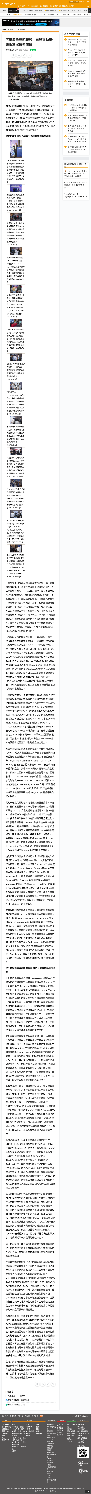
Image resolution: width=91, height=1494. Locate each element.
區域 (79, 10)
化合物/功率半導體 (51, 1434)
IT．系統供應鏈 (18, 1440)
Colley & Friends (60, 1425)
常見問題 (35, 1416)
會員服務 (80, 1427)
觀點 (37, 1427)
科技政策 (16, 1444)
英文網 (71, 5)
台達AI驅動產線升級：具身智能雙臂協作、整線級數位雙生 (78, 118)
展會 (3, 1435)
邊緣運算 (50, 1431)
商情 (11, 29)
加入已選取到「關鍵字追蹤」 (19, 1400)
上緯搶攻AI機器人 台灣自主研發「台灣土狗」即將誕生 (77, 128)
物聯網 (49, 1450)
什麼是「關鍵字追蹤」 (17, 1405)
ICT (58, 14)
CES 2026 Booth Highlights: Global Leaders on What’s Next (75, 196)
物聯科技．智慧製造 (19, 1448)
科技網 (22, 5)
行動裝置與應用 (51, 1468)
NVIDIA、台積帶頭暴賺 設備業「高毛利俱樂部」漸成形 (78, 63)
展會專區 (87, 14)
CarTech (42, 14)
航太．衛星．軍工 (19, 1438)
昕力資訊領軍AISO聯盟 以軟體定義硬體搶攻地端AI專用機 (77, 149)
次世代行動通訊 (51, 1456)
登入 (88, 2)
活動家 (55, 5)
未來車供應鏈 (51, 10)
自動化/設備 (76, 14)
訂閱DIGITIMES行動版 (83, 1434)
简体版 (76, 2)
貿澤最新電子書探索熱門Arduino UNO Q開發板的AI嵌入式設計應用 (77, 139)
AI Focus (50, 1460)
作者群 (59, 1432)
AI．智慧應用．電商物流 (19, 1434)
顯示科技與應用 (51, 1481)
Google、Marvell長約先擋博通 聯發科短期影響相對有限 (77, 73)
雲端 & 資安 (71, 1431)
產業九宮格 (5, 1431)
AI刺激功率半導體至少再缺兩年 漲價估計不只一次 (78, 84)
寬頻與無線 (50, 1452)
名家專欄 (60, 1428)
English (85, 1416)
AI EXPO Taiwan (70, 1440)
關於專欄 (60, 1435)
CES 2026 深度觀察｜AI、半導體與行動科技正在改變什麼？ (75, 185)
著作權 (20, 1416)
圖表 (14, 1451)
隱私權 (27, 1416)
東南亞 (29, 1427)
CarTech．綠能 (18, 1429)
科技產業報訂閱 (82, 1431)
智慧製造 (50, 1446)
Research (34, 5)
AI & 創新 (70, 1435)
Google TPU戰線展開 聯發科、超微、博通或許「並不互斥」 (77, 52)
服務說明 (13, 1416)
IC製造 (49, 1477)
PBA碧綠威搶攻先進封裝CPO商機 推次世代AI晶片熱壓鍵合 (78, 108)
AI (3, 14)
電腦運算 (50, 1462)
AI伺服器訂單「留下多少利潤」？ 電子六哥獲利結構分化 (78, 42)
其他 (68, 1438)
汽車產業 (11, 1396)
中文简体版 (77, 1416)
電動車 (22, 1396)
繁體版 (72, 2)
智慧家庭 (50, 1448)
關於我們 (5, 1416)
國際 (28, 1433)
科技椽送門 (5, 1433)
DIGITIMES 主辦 (72, 1426)
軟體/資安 (66, 14)
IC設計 (49, 1475)
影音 (63, 5)
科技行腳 (60, 1430)
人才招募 (80, 1440)
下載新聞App (81, 1446)
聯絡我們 (80, 1442)
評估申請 (81, 2)
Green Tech (51, 1437)
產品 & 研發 (71, 1433)
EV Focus (50, 1439)
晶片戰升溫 (5, 1424)
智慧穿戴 (50, 1471)
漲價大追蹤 (14, 10)
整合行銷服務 (82, 1438)
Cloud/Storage (30, 14)
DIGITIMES (83, 1420)
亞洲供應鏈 (50, 1443)
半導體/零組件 (18, 14)
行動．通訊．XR (19, 1431)
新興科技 (50, 1441)
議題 (85, 10)
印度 (28, 1429)
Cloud (49, 1459)
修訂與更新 (5, 1440)
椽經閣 (45, 5)
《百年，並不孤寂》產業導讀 (31, 10)
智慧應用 (51, 14)
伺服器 (49, 1465)
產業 (73, 10)
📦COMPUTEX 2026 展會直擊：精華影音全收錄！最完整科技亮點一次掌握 (75, 174)
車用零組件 (50, 1424)
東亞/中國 (30, 1431)
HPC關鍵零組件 (51, 1428)
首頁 (4, 10)
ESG (8, 14)
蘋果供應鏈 (65, 10)
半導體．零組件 (18, 1427)
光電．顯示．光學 (19, 1442)
